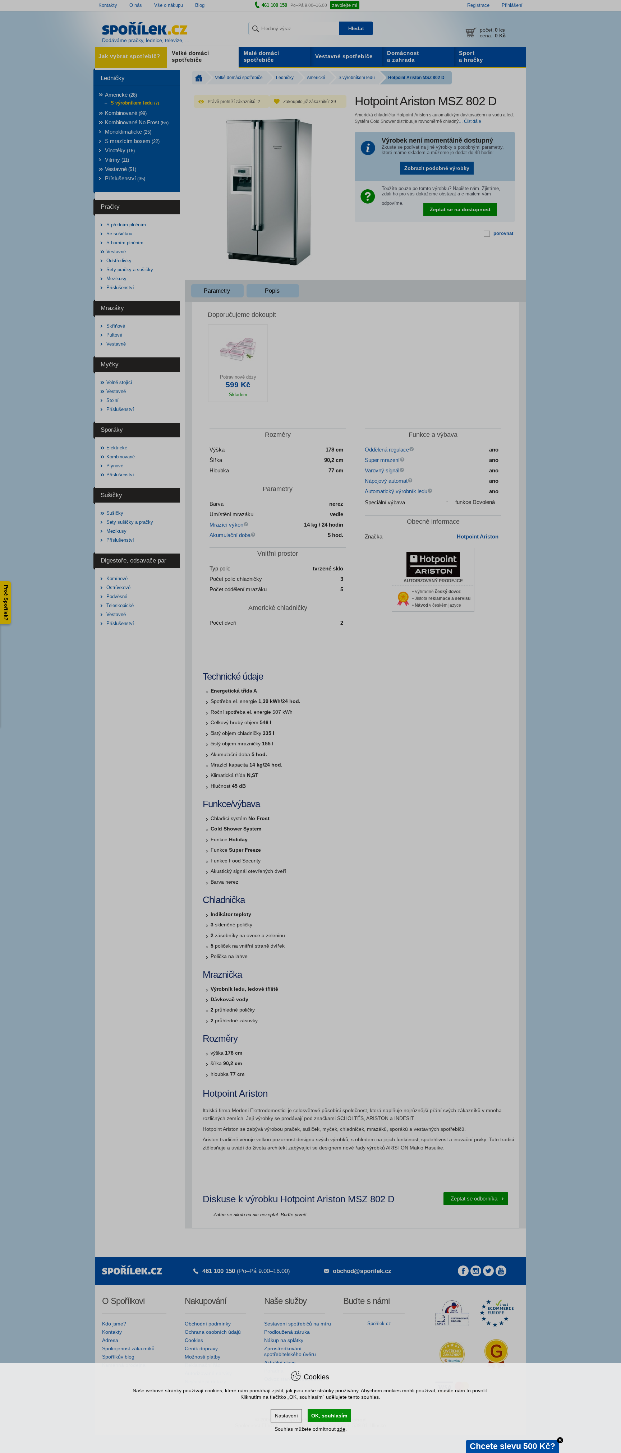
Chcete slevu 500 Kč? (512, 1446)
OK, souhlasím (329, 1416)
